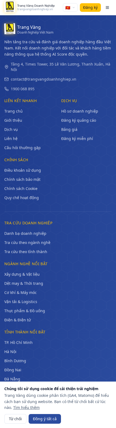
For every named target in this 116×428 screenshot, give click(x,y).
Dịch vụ (11, 129)
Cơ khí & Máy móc (20, 292)
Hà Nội (10, 351)
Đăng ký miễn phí (77, 138)
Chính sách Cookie (20, 188)
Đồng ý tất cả (45, 418)
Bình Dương (15, 360)
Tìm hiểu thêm (26, 407)
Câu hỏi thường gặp (22, 147)
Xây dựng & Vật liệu (22, 274)
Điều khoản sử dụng (22, 170)
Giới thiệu (13, 120)
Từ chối (15, 418)
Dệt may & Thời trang (23, 283)
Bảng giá (69, 129)
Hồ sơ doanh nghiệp (79, 111)
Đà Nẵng (12, 379)
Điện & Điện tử (17, 319)
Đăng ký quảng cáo (78, 120)
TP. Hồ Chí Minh (18, 342)
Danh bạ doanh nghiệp (25, 233)
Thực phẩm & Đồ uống (24, 310)
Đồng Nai (12, 369)
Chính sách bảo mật (22, 179)
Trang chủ (13, 111)
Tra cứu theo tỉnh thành (25, 251)
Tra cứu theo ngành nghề (27, 242)
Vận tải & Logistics (20, 301)
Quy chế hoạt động (21, 197)
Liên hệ (11, 138)
